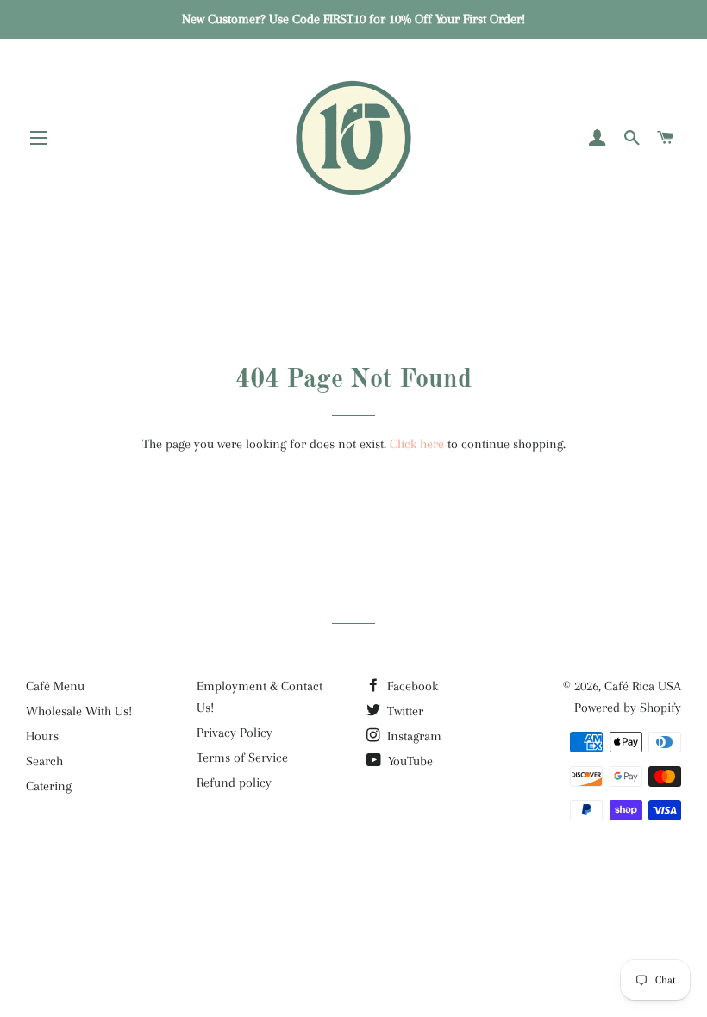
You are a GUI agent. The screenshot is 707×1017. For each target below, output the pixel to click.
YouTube (409, 761)
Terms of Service (242, 757)
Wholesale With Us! (79, 711)
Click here (417, 444)
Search (44, 761)
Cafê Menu (55, 686)
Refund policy (234, 782)
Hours (42, 736)
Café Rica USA (642, 686)
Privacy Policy (234, 732)
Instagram (412, 736)
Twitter (403, 711)
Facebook (411, 686)
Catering (49, 786)
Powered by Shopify (627, 707)
